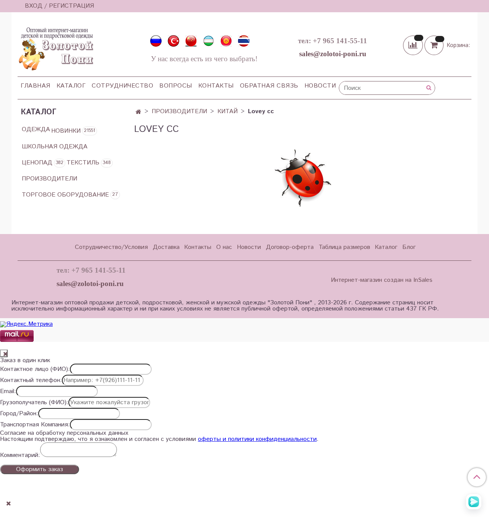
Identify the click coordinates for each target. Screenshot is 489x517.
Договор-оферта (290, 247)
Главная (35, 85)
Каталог (71, 85)
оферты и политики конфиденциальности (257, 439)
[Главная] (138, 112)
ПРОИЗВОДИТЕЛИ (179, 111)
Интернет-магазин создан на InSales (381, 280)
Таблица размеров (344, 247)
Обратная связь (269, 85)
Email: (8, 392)
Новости (320, 85)
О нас (224, 247)
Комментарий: (20, 455)
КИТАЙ (227, 111)
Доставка (166, 247)
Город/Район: (19, 414)
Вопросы (175, 85)
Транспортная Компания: (35, 425)
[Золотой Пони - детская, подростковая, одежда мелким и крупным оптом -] (55, 46)
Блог (409, 247)
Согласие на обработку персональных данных (64, 433)
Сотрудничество (122, 85)
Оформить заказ (39, 469)
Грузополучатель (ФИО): (34, 403)
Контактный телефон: (31, 380)
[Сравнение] (413, 45)
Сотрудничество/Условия (111, 247)
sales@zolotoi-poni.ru (332, 54)
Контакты (216, 85)
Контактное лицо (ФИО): (35, 369)
